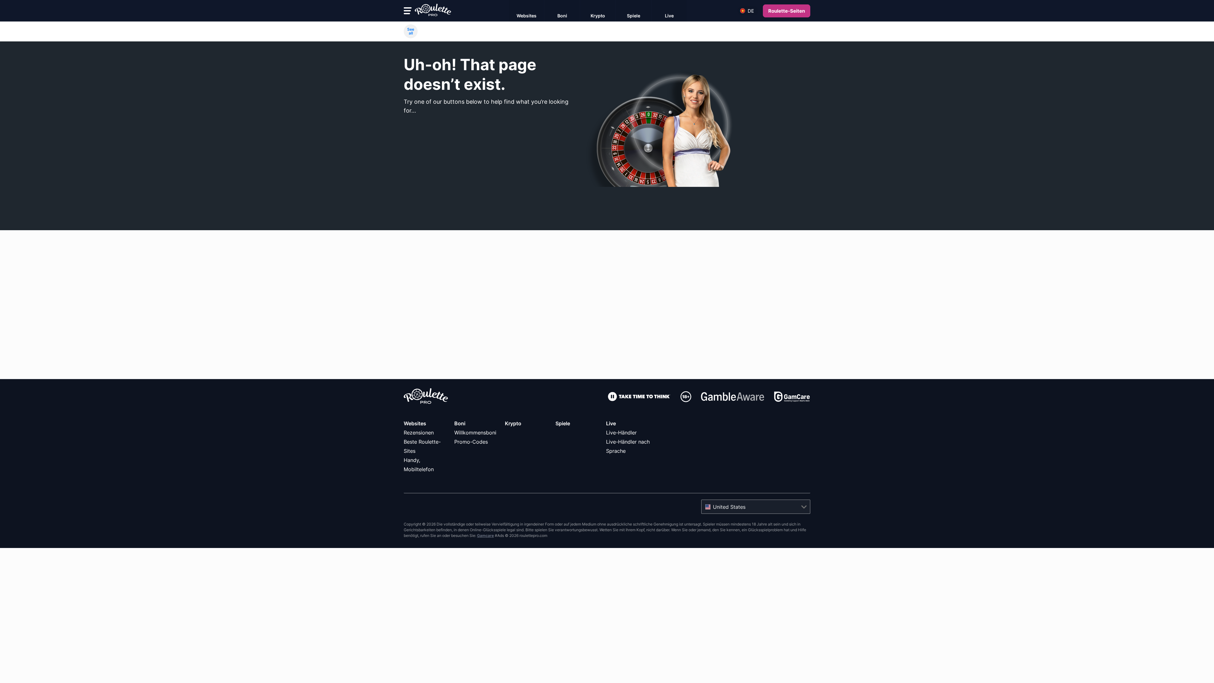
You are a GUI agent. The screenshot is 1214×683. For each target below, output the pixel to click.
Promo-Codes (471, 442)
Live (611, 423)
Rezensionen (419, 432)
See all (410, 31)
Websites (415, 423)
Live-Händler (621, 432)
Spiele (562, 423)
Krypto (513, 423)
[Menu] (408, 11)
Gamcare (485, 535)
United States (729, 507)
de (751, 11)
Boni (459, 423)
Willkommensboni (475, 432)
